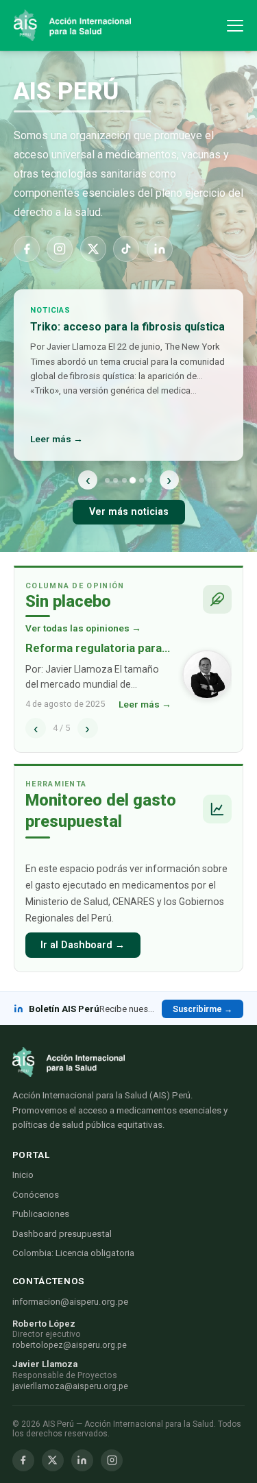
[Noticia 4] (133, 480)
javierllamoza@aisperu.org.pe (70, 1386)
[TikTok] (126, 249)
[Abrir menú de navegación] (235, 26)
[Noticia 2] (115, 480)
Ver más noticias (129, 512)
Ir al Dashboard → (82, 945)
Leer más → (56, 438)
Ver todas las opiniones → (83, 628)
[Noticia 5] (141, 480)
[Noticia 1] (107, 480)
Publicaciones (40, 1214)
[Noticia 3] (124, 480)
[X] (93, 249)
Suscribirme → (202, 1009)
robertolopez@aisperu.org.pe (69, 1345)
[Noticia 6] (149, 480)
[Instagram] (60, 249)
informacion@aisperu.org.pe (70, 1302)
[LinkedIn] (160, 249)
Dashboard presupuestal (62, 1234)
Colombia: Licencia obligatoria (73, 1253)
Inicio (23, 1175)
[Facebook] (27, 249)
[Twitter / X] (53, 1460)
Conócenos (35, 1195)
